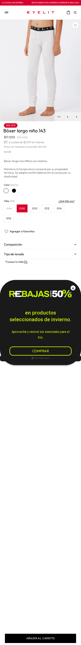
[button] (76, 12)
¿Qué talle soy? (67, 201)
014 (59, 208)
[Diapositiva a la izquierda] (67, 116)
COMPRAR (40, 351)
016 (8, 218)
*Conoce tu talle (14, 261)
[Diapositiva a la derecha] (76, 116)
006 (10, 209)
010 (34, 208)
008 (22, 208)
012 (47, 208)
